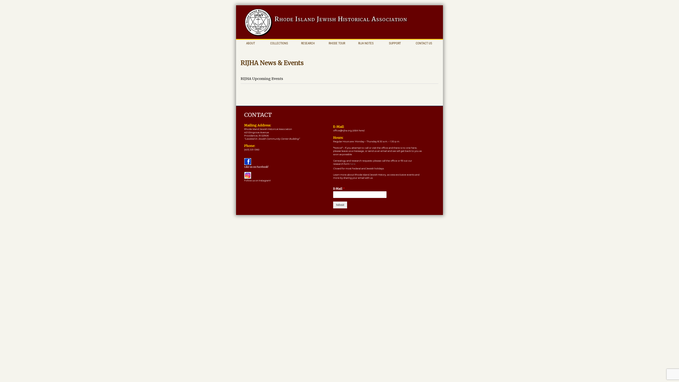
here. (353, 163)
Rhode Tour (337, 43)
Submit (340, 204)
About (250, 43)
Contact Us (424, 43)
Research (308, 43)
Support (395, 43)
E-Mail (339, 188)
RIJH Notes (366, 43)
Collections (279, 43)
